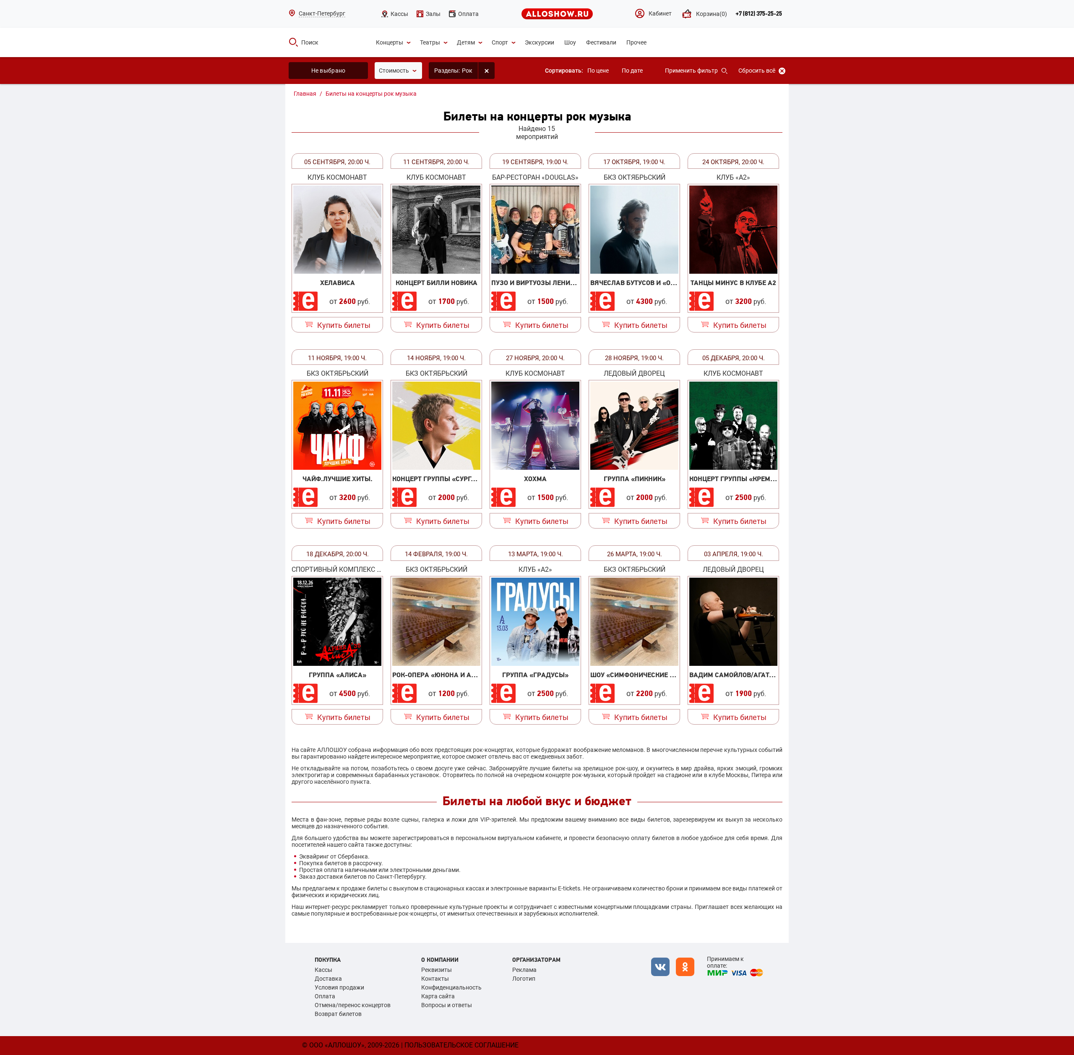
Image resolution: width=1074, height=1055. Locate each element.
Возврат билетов (338, 1013)
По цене (598, 70)
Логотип (523, 978)
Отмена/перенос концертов (353, 1005)
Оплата (325, 996)
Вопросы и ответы (446, 1005)
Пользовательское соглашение (461, 1045)
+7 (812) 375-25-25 (758, 14)
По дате (632, 70)
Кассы (323, 969)
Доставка (328, 978)
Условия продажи (339, 987)
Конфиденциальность (451, 987)
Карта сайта (438, 996)
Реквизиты (436, 969)
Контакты (435, 978)
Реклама (524, 969)
